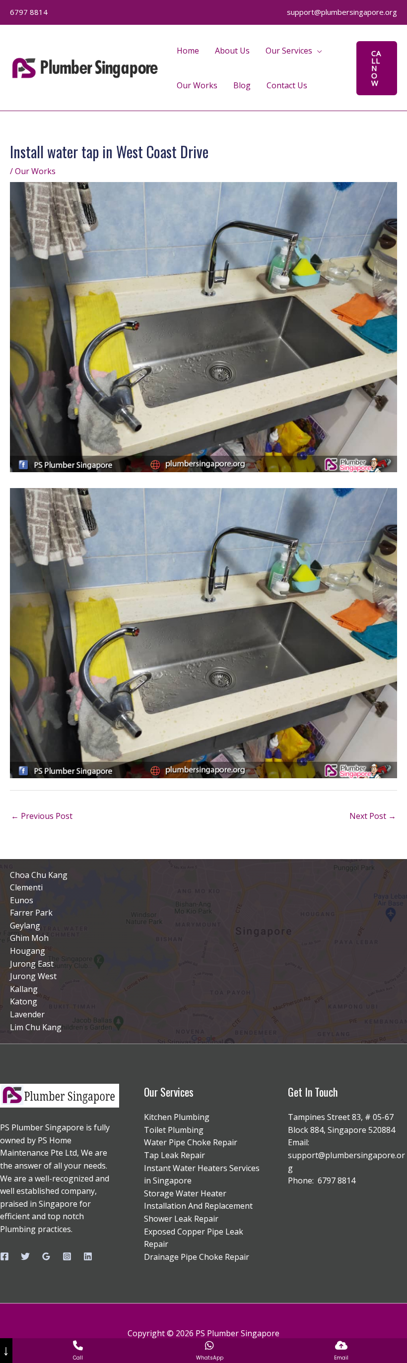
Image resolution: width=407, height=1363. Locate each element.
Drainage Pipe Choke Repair (196, 1256)
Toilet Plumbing (174, 1129)
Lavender (27, 1014)
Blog (242, 85)
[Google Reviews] (46, 1256)
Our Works (197, 85)
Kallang (24, 989)
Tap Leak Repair (174, 1155)
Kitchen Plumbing (176, 1117)
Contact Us (287, 85)
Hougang (27, 950)
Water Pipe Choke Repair (190, 1142)
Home (188, 50)
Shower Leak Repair (181, 1218)
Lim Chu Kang (36, 1027)
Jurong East (32, 963)
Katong (23, 1001)
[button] (376, 68)
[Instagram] (67, 1256)
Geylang (25, 925)
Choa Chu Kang (39, 874)
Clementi (26, 887)
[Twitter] (25, 1256)
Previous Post (41, 815)
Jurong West (33, 976)
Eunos (21, 900)
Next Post (372, 815)
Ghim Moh (29, 937)
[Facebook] (4, 1256)
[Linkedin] (87, 1256)
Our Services (289, 50)
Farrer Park (31, 912)
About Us (232, 50)
